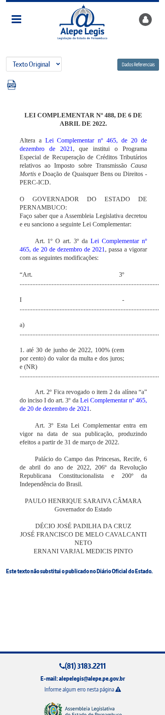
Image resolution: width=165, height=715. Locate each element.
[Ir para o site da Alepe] (82, 711)
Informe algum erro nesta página (79, 689)
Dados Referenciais (138, 64)
